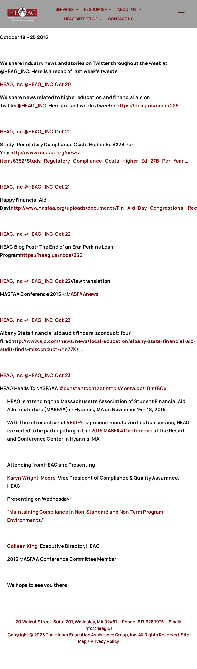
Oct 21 (62, 131)
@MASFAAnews (80, 294)
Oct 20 (63, 84)
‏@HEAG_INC (27, 84)
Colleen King (22, 546)
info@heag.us (98, 628)
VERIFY (74, 422)
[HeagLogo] (22, 9)
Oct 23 (63, 320)
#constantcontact (82, 388)
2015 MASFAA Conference (122, 430)
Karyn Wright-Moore (31, 477)
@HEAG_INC (31, 105)
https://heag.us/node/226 (51, 255)
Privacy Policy (105, 641)
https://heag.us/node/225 (148, 105)
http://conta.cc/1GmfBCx (136, 388)
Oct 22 (63, 234)
